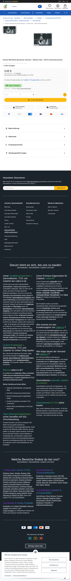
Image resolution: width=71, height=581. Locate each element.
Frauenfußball (57, 478)
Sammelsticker (25, 12)
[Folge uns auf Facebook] (30, 538)
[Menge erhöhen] (33, 94)
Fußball (16, 506)
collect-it (60, 327)
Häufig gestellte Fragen (18, 153)
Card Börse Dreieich (10, 210)
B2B (60, 1)
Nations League (47, 480)
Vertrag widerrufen (35, 546)
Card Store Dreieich (10, 217)
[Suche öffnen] (40, 6)
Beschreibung (14, 128)
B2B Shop (7, 207)
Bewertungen (30, 207)
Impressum (7, 249)
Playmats (47, 503)
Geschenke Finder (31, 210)
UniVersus (23, 486)
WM (62, 476)
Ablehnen (54, 570)
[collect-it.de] (5, 6)
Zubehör (57, 12)
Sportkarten (39, 12)
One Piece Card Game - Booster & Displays (17, 480)
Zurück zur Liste (8, 18)
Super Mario (53, 482)
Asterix (41, 485)
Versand (18, 73)
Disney (60, 482)
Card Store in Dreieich (52, 344)
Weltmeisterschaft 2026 (44, 478)
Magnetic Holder (55, 498)
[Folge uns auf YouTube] (41, 538)
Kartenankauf (30, 220)
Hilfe (63, 1)
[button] (49, 6)
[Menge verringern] (6, 94)
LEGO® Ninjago (58, 480)
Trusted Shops (8, 1)
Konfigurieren (54, 565)
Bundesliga (40, 476)
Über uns (7, 227)
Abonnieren (61, 188)
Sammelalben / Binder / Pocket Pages (48, 500)
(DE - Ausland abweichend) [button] (24, 88)
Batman (47, 485)
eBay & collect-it (52, 207)
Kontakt (28, 217)
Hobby (49, 12)
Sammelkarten (12, 12)
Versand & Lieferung (32, 223)
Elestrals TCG (7, 491)
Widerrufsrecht (8, 246)
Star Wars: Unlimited (18, 489)
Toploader (45, 498)
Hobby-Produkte (8, 510)
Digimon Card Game (22, 484)
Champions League (50, 476)
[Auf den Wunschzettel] (65, 94)
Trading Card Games (20, 286)
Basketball (23, 506)
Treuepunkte (51, 213)
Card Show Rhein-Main (11, 213)
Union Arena (29, 489)
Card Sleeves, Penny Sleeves (46, 496)
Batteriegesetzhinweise (11, 242)
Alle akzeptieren (54, 560)
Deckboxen (40, 503)
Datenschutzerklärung (33, 181)
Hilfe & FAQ (29, 213)
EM (59, 476)
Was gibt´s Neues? (53, 210)
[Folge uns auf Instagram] (35, 538)
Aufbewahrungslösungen (44, 505)
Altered (15, 491)
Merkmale (12, 136)
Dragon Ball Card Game (11, 486)
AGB (5, 239)
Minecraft (45, 482)
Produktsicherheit (15, 145)
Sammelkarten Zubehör (21, 297)
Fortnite (38, 482)
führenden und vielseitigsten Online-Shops (17, 295)
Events (6, 220)
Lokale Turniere (9, 223)
